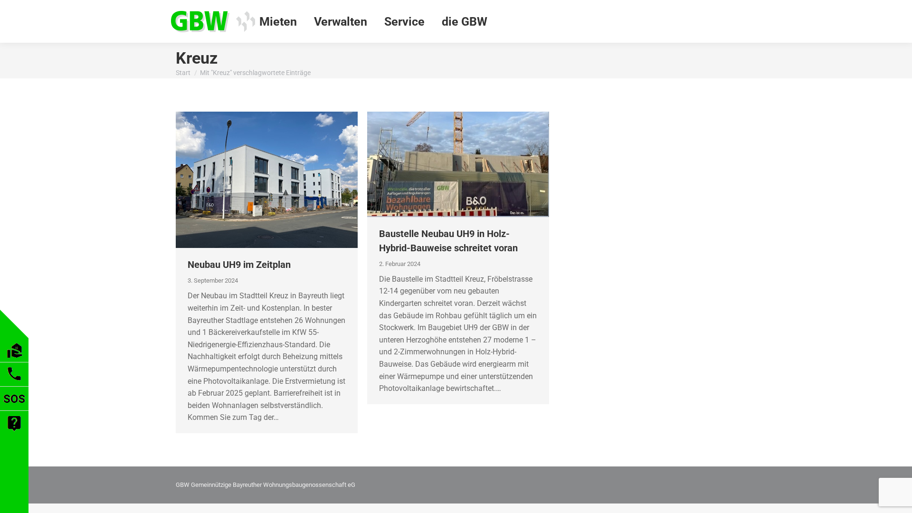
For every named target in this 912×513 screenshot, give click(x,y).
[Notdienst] (14, 407)
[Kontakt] (14, 383)
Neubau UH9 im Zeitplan (239, 264)
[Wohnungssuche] (14, 359)
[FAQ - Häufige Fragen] (14, 432)
